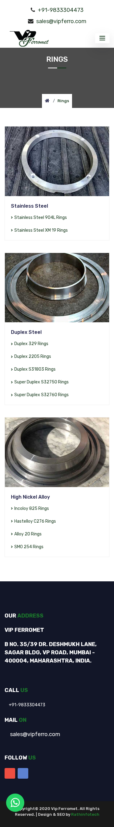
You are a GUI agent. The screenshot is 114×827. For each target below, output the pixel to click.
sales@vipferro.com (61, 21)
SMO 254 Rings (28, 546)
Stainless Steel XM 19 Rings (41, 230)
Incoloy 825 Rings (31, 508)
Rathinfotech (85, 814)
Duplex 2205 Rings (32, 356)
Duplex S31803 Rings (35, 369)
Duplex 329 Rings (31, 343)
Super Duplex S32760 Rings (41, 394)
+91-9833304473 (61, 10)
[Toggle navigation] (102, 38)
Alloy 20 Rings (28, 534)
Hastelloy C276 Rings (35, 521)
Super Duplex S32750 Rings (41, 382)
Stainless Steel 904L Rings (40, 217)
